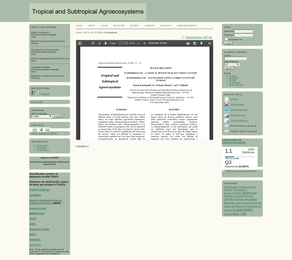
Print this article (237, 104)
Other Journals (236, 84)
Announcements (187, 26)
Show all (45, 94)
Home (79, 26)
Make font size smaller (35, 129)
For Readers (42, 145)
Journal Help (37, 102)
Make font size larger (47, 129)
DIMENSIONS (37, 213)
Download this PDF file (199, 37)
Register (119, 26)
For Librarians (42, 150)
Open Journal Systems (44, 133)
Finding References (239, 120)
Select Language (39, 113)
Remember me (235, 39)
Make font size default (41, 129)
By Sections (234, 82)
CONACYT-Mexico (39, 189)
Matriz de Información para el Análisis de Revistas (45, 202)
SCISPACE (35, 244)
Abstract (234, 99)
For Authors (41, 147)
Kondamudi (111, 32)
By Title (232, 80)
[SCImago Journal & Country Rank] (239, 171)
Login (104, 26)
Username (229, 31)
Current (150, 26)
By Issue (233, 76)
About (91, 26)
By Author (233, 78)
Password (228, 35)
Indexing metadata (239, 110)
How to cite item (237, 115)
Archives (165, 26)
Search (134, 26)
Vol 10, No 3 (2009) (93, 32)
